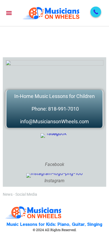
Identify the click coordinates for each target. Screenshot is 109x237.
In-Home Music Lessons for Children (54, 96)
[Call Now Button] (95, 11)
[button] (8, 13)
